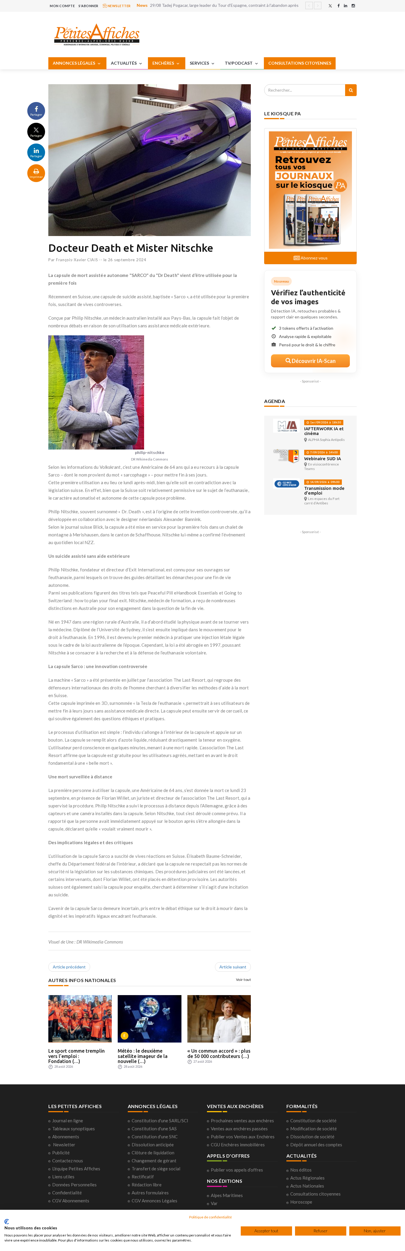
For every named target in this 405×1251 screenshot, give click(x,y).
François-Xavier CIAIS (77, 259)
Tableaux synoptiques (73, 1128)
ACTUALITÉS (124, 63)
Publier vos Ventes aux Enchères (243, 1136)
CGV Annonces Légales (154, 1200)
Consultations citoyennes (315, 1193)
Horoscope (301, 1201)
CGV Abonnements (70, 1200)
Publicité (61, 1152)
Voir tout (243, 979)
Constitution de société (313, 1120)
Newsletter (64, 1144)
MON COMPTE (62, 6)
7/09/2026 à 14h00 (323, 452)
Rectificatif (143, 1176)
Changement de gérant (154, 1160)
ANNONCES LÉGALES (74, 63)
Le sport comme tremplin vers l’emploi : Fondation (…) (76, 1056)
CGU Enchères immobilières (238, 1144)
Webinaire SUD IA (322, 458)
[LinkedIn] (345, 6)
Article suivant (232, 966)
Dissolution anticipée (153, 1144)
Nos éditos (301, 1169)
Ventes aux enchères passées (239, 1128)
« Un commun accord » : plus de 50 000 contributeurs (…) (219, 1053)
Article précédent (69, 966)
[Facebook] (338, 6)
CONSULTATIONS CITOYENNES (299, 63)
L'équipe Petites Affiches (76, 1168)
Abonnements (65, 1136)
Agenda (274, 401)
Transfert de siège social (156, 1168)
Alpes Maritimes (227, 1195)
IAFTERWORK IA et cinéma (324, 431)
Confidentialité (67, 1192)
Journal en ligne (67, 1120)
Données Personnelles (74, 1184)
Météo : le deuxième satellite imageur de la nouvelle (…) (143, 1056)
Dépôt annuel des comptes (316, 1144)
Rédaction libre (147, 1184)
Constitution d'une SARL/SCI (160, 1120)
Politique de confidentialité (210, 1217)
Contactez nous (67, 1160)
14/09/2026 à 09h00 (324, 482)
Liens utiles (63, 1176)
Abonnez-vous (314, 257)
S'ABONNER (88, 6)
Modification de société (313, 1128)
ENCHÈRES (163, 63)
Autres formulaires (150, 1192)
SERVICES (200, 63)
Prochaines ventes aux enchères (242, 1120)
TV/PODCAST (239, 63)
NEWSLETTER (119, 6)
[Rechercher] (351, 90)
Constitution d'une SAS (154, 1128)
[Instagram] (353, 6)
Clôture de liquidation (153, 1152)
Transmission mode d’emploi (324, 490)
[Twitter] (330, 6)
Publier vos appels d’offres (237, 1169)
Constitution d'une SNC (155, 1136)
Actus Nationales (307, 1185)
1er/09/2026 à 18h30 (325, 422)
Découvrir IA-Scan (313, 361)
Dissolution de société (312, 1136)
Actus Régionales (307, 1177)
